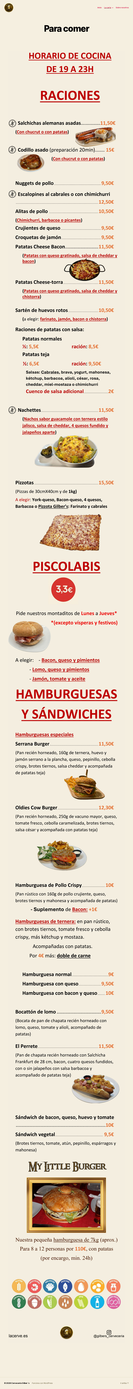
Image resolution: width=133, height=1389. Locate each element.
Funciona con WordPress (42, 1383)
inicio (99, 7)
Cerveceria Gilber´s (20, 1383)
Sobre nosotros (122, 7)
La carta (107, 7)
